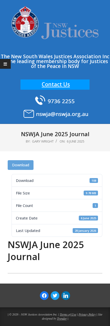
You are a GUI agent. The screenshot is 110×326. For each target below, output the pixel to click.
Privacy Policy (87, 314)
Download (20, 164)
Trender (62, 318)
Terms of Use (68, 314)
